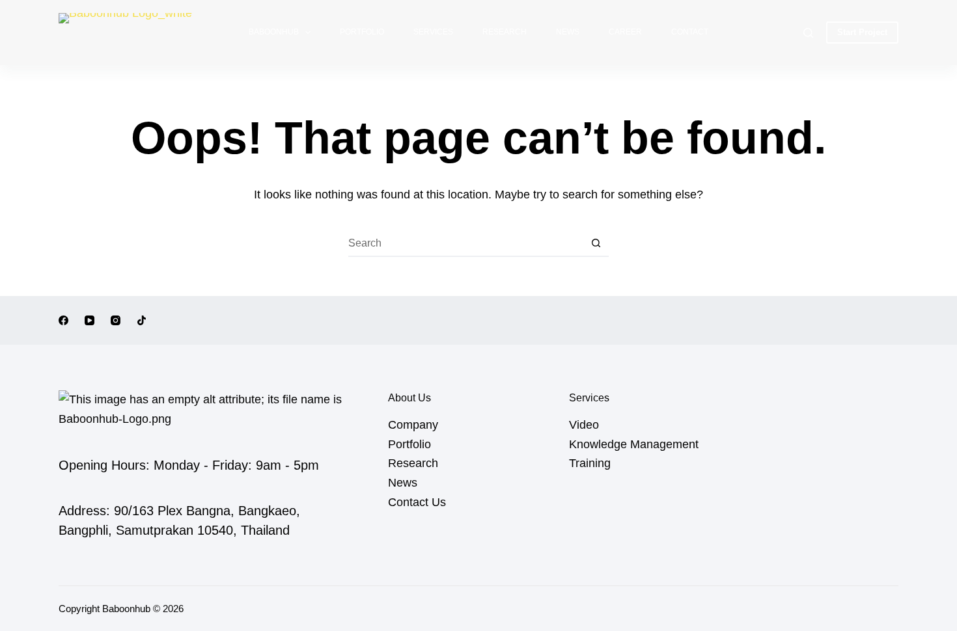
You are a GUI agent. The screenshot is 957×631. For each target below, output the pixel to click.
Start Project (862, 32)
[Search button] (596, 244)
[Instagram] (115, 320)
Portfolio (362, 31)
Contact (689, 31)
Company (413, 424)
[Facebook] (63, 320)
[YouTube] (89, 320)
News (567, 31)
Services (433, 31)
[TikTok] (141, 320)
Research (504, 31)
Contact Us (417, 502)
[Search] (808, 33)
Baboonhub (274, 31)
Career (625, 31)
